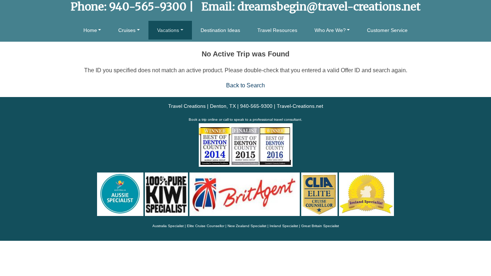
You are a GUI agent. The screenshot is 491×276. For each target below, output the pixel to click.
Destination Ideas (220, 30)
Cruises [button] (127, 30)
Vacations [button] (168, 30)
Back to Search (245, 85)
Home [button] (90, 30)
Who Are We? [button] (330, 30)
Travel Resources (277, 30)
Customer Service (387, 30)
